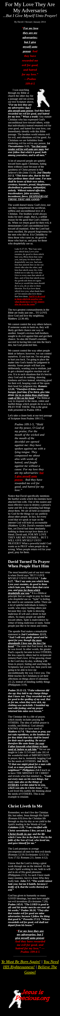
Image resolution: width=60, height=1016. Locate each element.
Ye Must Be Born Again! (20, 961)
